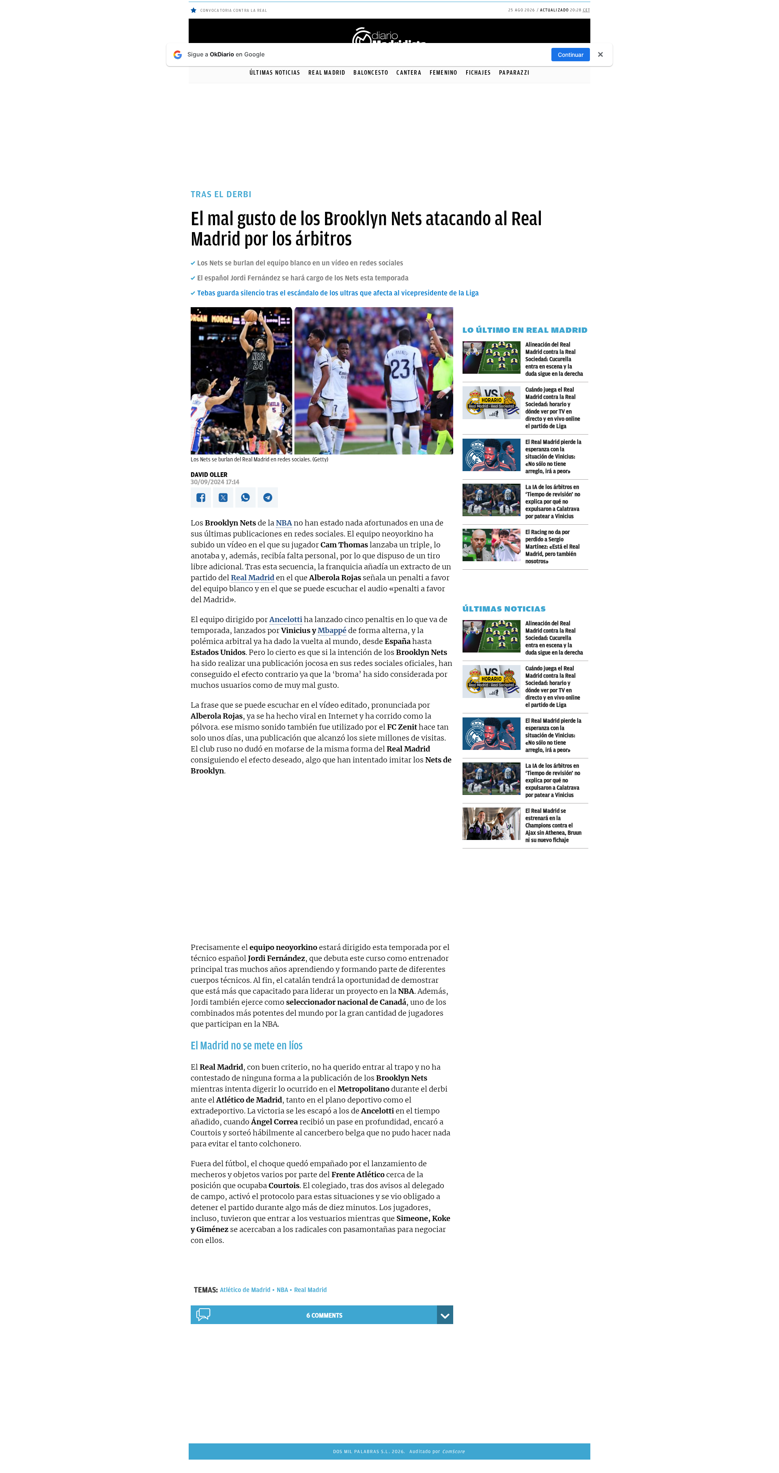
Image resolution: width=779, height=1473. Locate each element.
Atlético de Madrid (245, 1290)
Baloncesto (370, 72)
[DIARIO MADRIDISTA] (389, 28)
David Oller (209, 474)
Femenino (444, 72)
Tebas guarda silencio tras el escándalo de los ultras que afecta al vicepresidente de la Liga (338, 293)
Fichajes (478, 72)
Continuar (570, 54)
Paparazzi (514, 72)
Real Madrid (326, 72)
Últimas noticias (275, 72)
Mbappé (332, 630)
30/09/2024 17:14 (215, 482)
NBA (282, 1290)
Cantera (408, 72)
